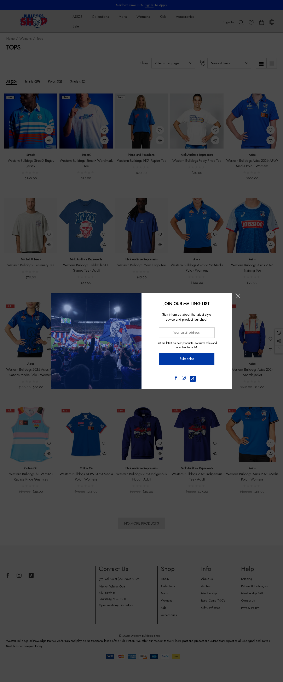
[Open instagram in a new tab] (183, 379)
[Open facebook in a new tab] (176, 379)
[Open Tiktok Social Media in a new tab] (193, 379)
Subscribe (186, 358)
